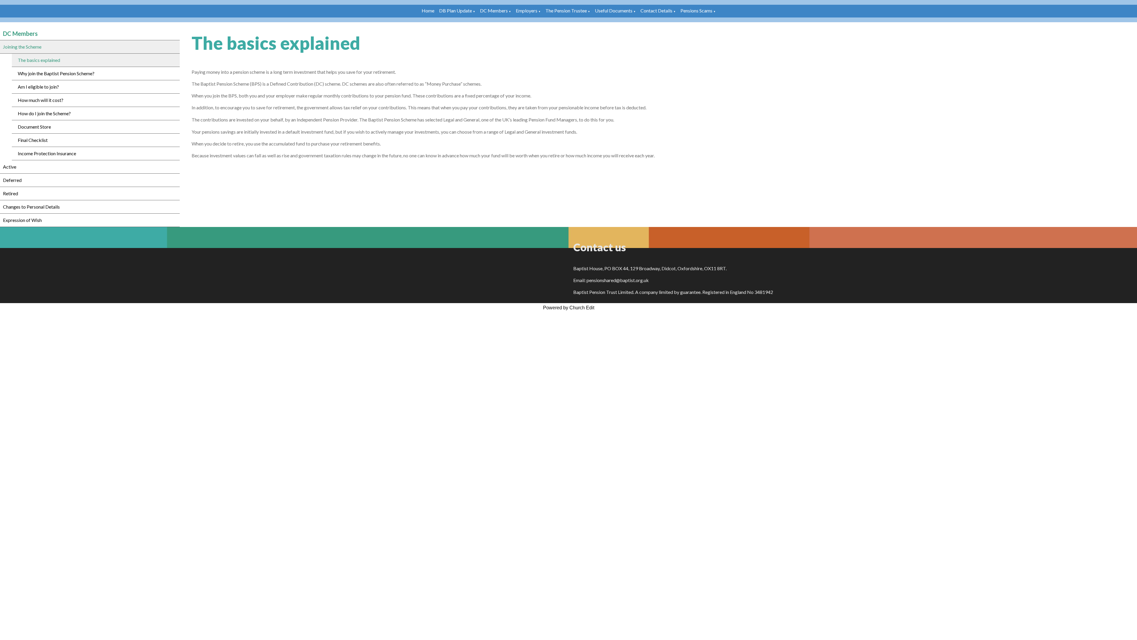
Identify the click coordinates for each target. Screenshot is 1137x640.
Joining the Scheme (22, 46)
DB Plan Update (455, 10)
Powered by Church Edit (568, 307)
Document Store (34, 126)
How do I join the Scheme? (44, 113)
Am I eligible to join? (38, 86)
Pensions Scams (696, 10)
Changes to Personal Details (31, 206)
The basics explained (39, 60)
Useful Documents (613, 10)
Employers (526, 10)
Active (9, 166)
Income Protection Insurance (47, 153)
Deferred (12, 180)
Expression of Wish (22, 220)
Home (428, 10)
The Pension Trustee (566, 10)
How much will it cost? (40, 100)
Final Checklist (33, 140)
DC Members (494, 10)
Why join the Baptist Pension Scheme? (56, 73)
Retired (10, 193)
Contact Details (656, 10)
